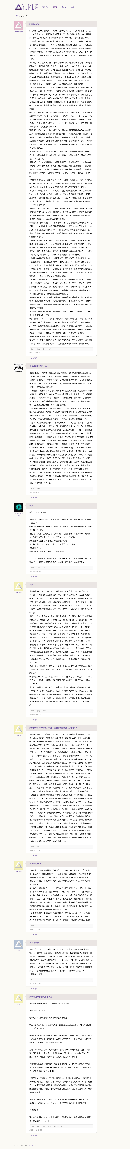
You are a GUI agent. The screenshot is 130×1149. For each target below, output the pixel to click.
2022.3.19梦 (34, 24)
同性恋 (39, 847)
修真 (44, 1126)
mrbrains (19, 374)
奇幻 (32, 349)
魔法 (49, 1126)
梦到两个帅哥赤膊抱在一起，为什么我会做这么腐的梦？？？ (55, 727)
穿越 (38, 349)
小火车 (19, 735)
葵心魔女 (19, 1004)
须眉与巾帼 (34, 942)
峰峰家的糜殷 (19, 514)
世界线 (45, 7)
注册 (73, 7)
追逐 (32, 489)
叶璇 (32, 1126)
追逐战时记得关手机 (38, 366)
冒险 (44, 711)
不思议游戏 (58, 1126)
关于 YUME (32, 1145)
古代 (49, 349)
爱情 (44, 349)
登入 (64, 7)
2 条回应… (35, 856)
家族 (31, 505)
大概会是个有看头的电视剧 (40, 997)
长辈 (38, 568)
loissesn (19, 592)
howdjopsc (19, 32)
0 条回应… (35, 358)
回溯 (31, 584)
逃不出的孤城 (35, 863)
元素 (55, 7)
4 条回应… (35, 720)
